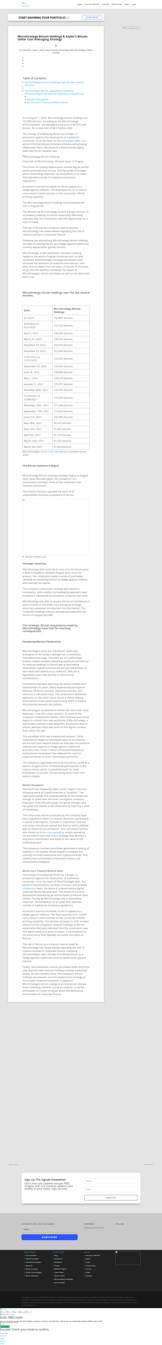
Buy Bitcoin (58, 1259)
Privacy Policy (91, 1266)
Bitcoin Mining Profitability (63, 1279)
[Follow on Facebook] (117, 1229)
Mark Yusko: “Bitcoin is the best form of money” (33, 1015)
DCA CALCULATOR (92, 4)
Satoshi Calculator (32, 1259)
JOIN (134, 4)
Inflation (89, 50)
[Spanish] (16, 1312)
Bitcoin (42, 50)
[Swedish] (10, 1312)
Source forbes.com (35, 556)
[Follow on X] (124, 1229)
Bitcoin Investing (52, 50)
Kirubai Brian (24, 43)
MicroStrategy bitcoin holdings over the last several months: (54, 84)
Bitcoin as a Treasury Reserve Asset (48, 102)
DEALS (127, 4)
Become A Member (93, 1255)
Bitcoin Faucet (59, 1276)
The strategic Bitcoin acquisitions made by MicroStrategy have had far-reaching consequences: (55, 92)
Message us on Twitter (94, 1228)
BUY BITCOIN (117, 4)
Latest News (58, 1272)
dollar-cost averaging (51, 832)
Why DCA (29, 1266)
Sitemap (89, 1276)
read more (14, 1024)
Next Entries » (149, 1164)
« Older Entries (13, 1164)
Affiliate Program (60, 1269)
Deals (88, 1272)
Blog (56, 1255)
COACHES (105, 4)
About (88, 1259)
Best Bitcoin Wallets (19, 1066)
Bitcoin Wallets (59, 1283)
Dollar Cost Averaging (77, 50)
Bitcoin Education (32, 1276)
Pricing (56, 1266)
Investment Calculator (33, 1262)
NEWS (80, 4)
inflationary (29, 888)
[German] (3, 1312)
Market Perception (38, 99)
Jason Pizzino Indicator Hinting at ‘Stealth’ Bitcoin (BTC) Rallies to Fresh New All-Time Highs (53, 1118)
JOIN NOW (92, 17)
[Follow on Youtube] (130, 1229)
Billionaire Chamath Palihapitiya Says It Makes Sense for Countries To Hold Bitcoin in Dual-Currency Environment (64, 1144)
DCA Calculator (31, 1255)
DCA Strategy (64, 50)
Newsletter (58, 1262)
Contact (88, 1269)
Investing (56, 53)
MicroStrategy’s (66, 140)
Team (88, 1262)
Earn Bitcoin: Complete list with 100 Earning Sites (33, 1092)
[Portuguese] (22, 1312)
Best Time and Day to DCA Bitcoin (26, 1041)
